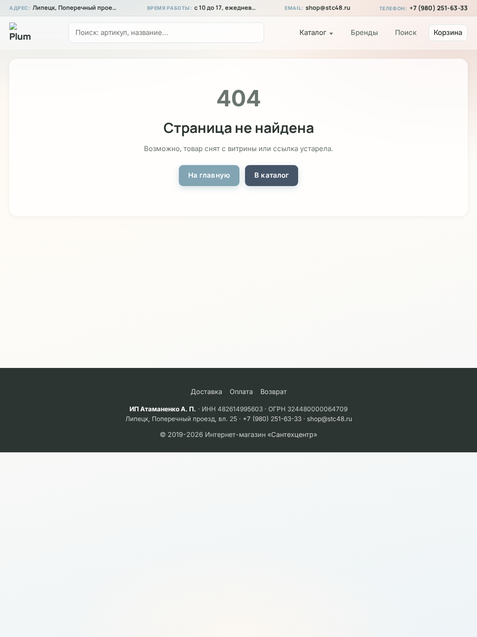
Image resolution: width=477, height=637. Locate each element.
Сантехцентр (292, 434)
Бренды (364, 32)
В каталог (271, 175)
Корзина (448, 32)
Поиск (405, 32)
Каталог (313, 32)
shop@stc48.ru (328, 7)
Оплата (241, 391)
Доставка (206, 391)
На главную (209, 175)
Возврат (273, 391)
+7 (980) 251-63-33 (438, 8)
